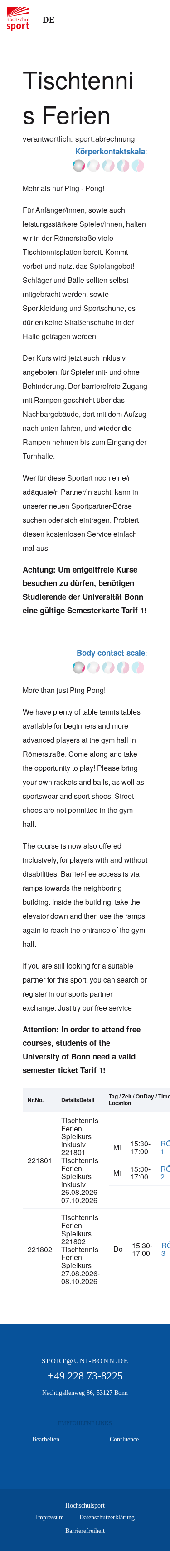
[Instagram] (85, 1468)
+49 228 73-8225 (85, 1376)
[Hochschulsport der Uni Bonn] (18, 19)
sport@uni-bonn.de (85, 1361)
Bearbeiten (45, 1439)
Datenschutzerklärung (107, 1517)
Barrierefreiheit (85, 1530)
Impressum (50, 1517)
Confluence (124, 1439)
